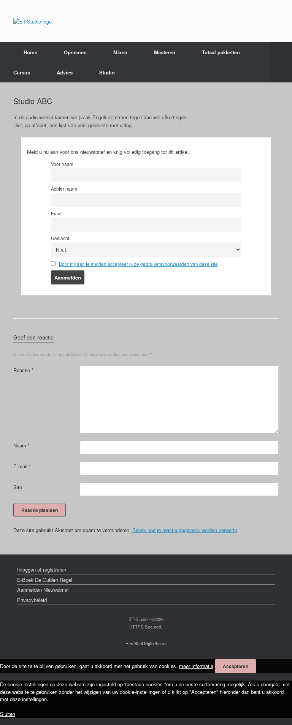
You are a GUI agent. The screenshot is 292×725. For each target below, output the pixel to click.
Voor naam (62, 164)
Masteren (164, 52)
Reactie (23, 370)
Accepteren (235, 666)
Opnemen (75, 52)
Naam (21, 445)
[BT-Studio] (32, 21)
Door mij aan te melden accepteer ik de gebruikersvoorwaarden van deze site (138, 264)
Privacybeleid (32, 599)
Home (30, 52)
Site (17, 487)
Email (57, 213)
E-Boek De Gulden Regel (44, 579)
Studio (107, 72)
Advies (65, 72)
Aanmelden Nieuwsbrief (43, 589)
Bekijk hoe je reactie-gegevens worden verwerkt (184, 530)
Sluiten (7, 713)
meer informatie (196, 666)
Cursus (21, 72)
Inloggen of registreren (41, 569)
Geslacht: (60, 238)
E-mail (22, 466)
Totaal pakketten (221, 52)
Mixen (120, 52)
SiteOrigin (144, 643)
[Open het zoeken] (281, 62)
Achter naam (64, 189)
